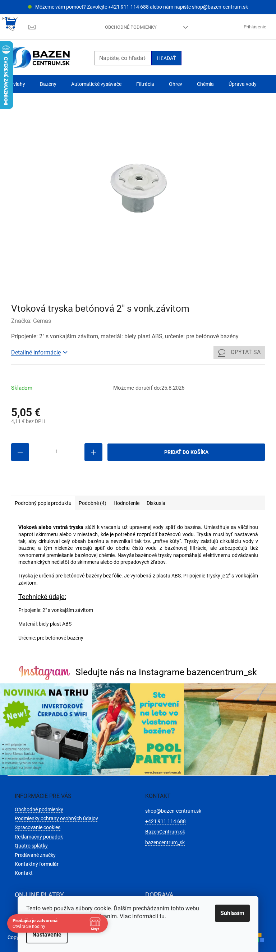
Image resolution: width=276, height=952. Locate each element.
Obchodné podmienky (131, 27)
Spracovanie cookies (37, 827)
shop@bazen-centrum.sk (220, 7)
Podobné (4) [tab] (92, 503)
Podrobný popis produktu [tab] (43, 503)
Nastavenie (46, 934)
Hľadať (166, 58)
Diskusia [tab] (156, 503)
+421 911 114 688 (128, 7)
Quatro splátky (31, 846)
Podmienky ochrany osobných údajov (56, 818)
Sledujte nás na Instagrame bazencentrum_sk (166, 672)
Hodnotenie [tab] (126, 503)
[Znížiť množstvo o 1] (20, 452)
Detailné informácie (36, 352)
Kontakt (24, 873)
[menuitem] (16, 84)
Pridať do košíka (186, 452)
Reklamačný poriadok (39, 837)
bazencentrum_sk (165, 842)
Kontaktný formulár (37, 864)
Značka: (31, 320)
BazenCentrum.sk (165, 832)
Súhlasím (232, 913)
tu (162, 916)
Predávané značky (35, 855)
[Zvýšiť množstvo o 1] (93, 452)
